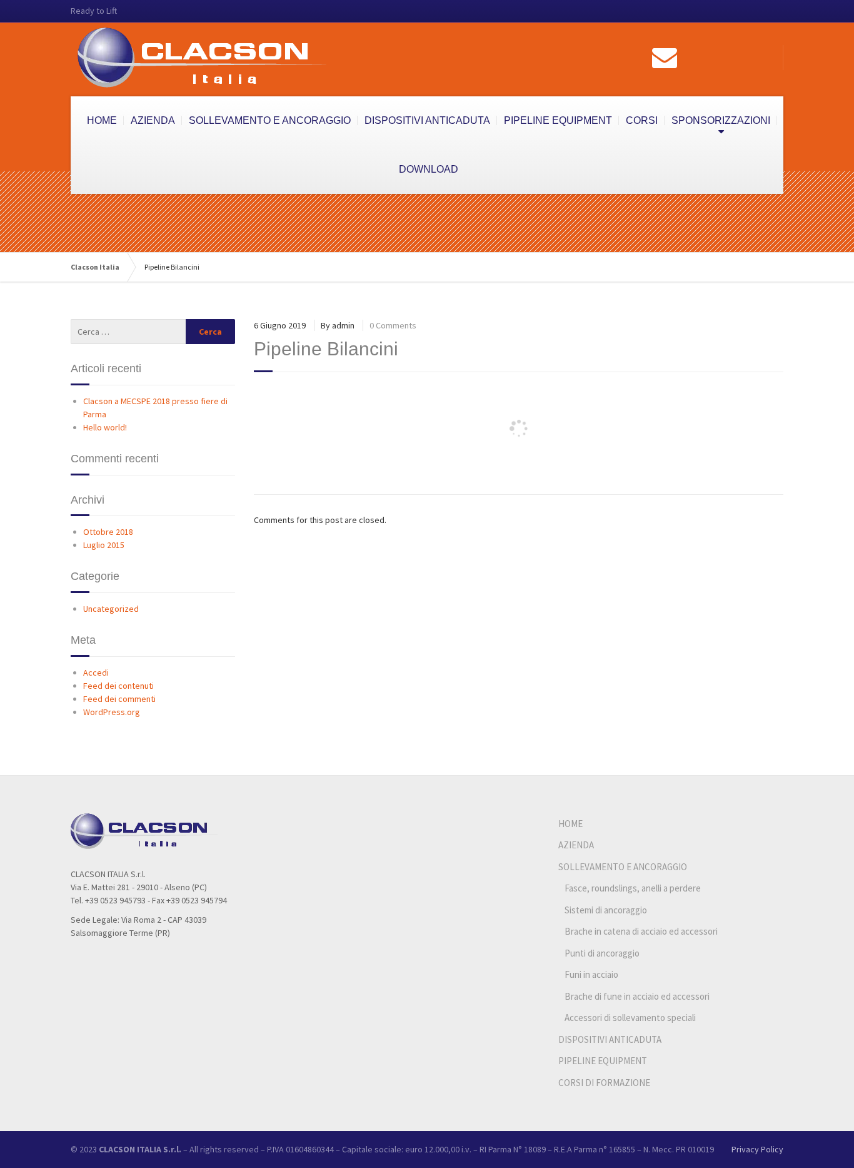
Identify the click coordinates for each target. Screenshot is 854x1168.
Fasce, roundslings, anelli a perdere (633, 888)
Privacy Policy (757, 1149)
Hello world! (105, 427)
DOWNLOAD (428, 169)
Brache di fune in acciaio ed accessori (637, 996)
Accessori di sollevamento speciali (630, 1017)
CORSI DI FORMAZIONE (604, 1083)
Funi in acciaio (591, 974)
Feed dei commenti (119, 698)
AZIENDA (153, 120)
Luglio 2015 (103, 545)
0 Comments (392, 325)
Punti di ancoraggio (602, 953)
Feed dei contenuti (118, 685)
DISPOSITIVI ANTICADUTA (427, 120)
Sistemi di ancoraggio (606, 910)
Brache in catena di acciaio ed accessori (641, 931)
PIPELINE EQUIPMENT (558, 120)
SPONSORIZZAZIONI (720, 120)
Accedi (96, 672)
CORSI (642, 120)
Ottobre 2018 (108, 531)
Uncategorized (111, 608)
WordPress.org (111, 712)
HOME (102, 120)
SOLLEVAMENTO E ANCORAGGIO (270, 120)
